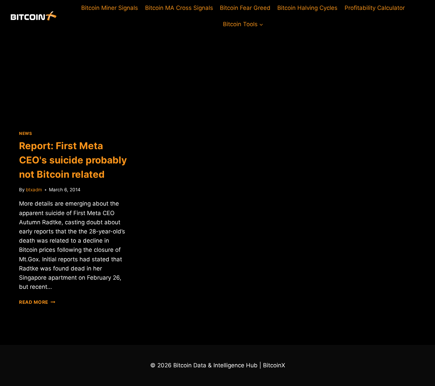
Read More (37, 302)
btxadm (34, 189)
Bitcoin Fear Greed (245, 7)
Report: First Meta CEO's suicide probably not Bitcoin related (73, 160)
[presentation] (73, 75)
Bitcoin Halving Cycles (307, 7)
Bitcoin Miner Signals (109, 7)
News (25, 133)
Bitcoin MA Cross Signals (179, 7)
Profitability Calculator (375, 7)
